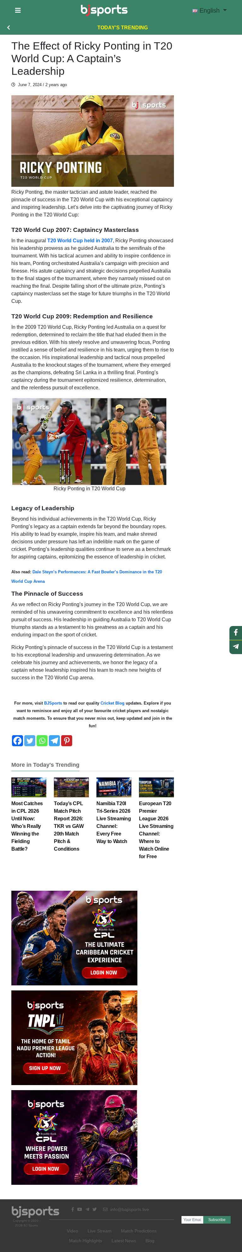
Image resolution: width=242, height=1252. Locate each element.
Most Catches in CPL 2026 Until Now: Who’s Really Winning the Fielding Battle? (27, 826)
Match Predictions (139, 1230)
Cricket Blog (112, 703)
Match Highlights (85, 1240)
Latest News (124, 1240)
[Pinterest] (66, 740)
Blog (150, 1240)
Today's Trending (122, 27)
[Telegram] (54, 740)
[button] (18, 10)
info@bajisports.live (129, 1209)
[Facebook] (17, 740)
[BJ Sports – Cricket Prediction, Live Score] (104, 10)
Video (72, 1230)
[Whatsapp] (42, 740)
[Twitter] (29, 740)
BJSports (52, 703)
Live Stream (100, 1230)
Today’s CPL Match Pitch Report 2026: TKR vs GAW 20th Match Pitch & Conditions (69, 826)
